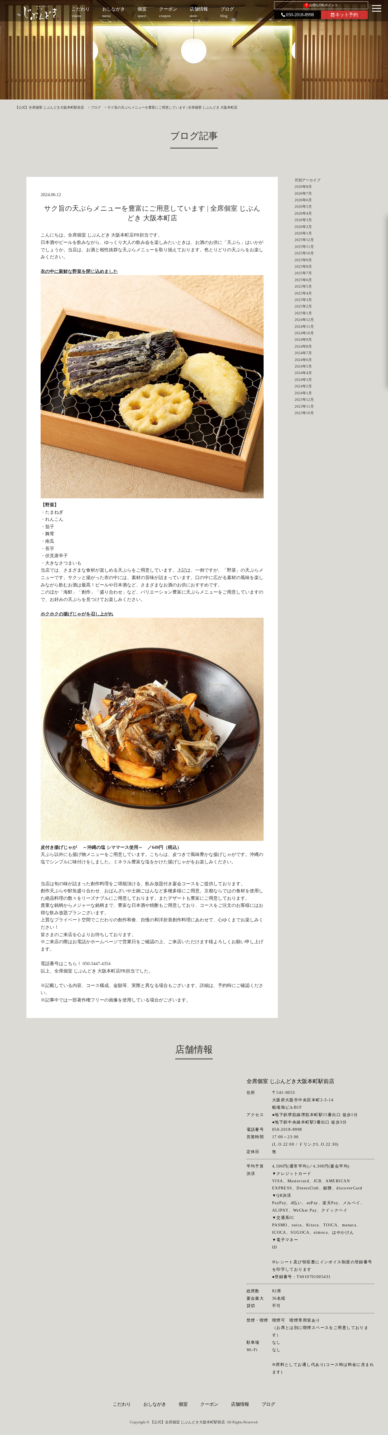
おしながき (154, 1404)
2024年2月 (303, 386)
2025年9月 (303, 260)
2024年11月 (304, 326)
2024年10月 (304, 333)
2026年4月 (303, 213)
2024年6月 (303, 360)
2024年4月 (303, 373)
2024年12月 (304, 320)
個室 (183, 1404)
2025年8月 (303, 266)
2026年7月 (303, 193)
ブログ (268, 1404)
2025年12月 (304, 240)
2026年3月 (303, 220)
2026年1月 (303, 233)
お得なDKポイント (322, 5)
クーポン (209, 1404)
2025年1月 (303, 313)
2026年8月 (303, 186)
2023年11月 (304, 406)
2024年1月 (303, 393)
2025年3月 (303, 300)
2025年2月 (303, 306)
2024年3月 (303, 380)
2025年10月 (304, 253)
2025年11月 (304, 246)
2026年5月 (303, 206)
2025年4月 (303, 293)
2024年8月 (303, 346)
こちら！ (72, 963)
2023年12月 (304, 399)
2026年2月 (303, 227)
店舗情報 (240, 1404)
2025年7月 (303, 273)
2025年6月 (303, 280)
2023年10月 (304, 413)
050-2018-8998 (300, 14)
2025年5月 (303, 286)
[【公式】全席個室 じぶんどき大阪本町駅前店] (41, 13)
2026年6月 (303, 200)
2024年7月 (303, 353)
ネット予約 (346, 14)
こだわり (122, 1404)
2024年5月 (303, 366)
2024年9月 (303, 339)
